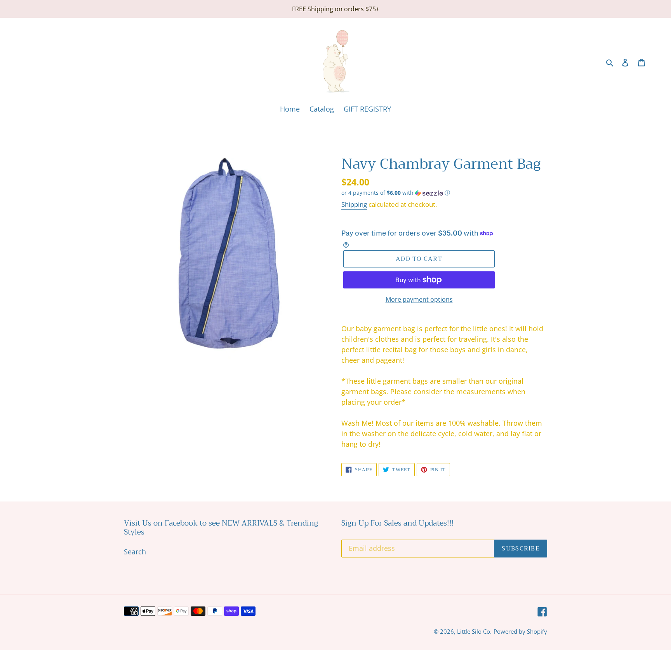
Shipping (354, 204)
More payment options (419, 299)
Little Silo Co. (474, 631)
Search (135, 551)
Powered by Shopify (520, 631)
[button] (395, 193)
